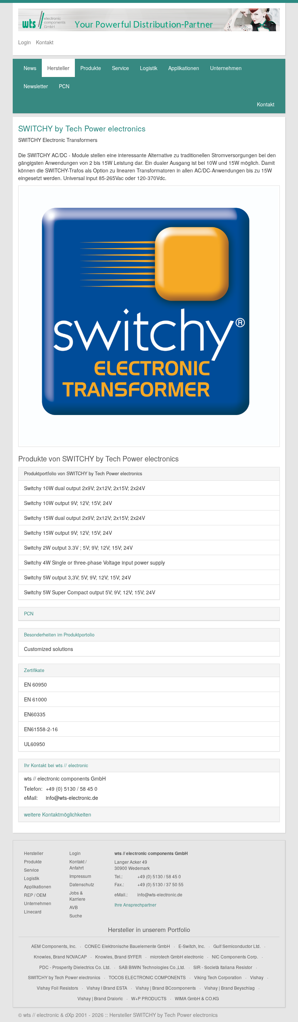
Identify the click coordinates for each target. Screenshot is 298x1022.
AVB (73, 907)
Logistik (148, 68)
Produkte (90, 68)
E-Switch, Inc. (191, 946)
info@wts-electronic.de (72, 797)
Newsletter (36, 86)
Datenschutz (81, 884)
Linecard (32, 911)
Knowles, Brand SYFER (118, 956)
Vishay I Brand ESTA (106, 988)
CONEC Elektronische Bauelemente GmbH (127, 946)
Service (120, 68)
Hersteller (58, 68)
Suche (75, 915)
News (30, 68)
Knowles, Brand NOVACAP (60, 956)
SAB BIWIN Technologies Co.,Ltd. (152, 967)
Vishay (256, 977)
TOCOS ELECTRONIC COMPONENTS (147, 977)
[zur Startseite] (149, 19)
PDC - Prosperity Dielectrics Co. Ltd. (74, 967)
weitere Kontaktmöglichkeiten (57, 814)
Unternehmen (226, 68)
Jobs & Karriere (77, 895)
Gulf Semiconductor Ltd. (237, 946)
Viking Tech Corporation (218, 977)
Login (24, 42)
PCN (64, 86)
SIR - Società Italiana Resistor (222, 967)
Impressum (80, 876)
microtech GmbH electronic (177, 956)
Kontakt (44, 42)
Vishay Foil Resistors (57, 988)
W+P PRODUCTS (148, 998)
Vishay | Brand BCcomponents (166, 988)
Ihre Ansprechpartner (135, 904)
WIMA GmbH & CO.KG (197, 998)
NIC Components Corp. (235, 956)
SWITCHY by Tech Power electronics (64, 977)
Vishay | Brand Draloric (100, 998)
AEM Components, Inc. (53, 946)
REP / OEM (35, 895)
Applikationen (183, 68)
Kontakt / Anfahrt (77, 864)
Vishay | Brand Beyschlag (229, 988)
